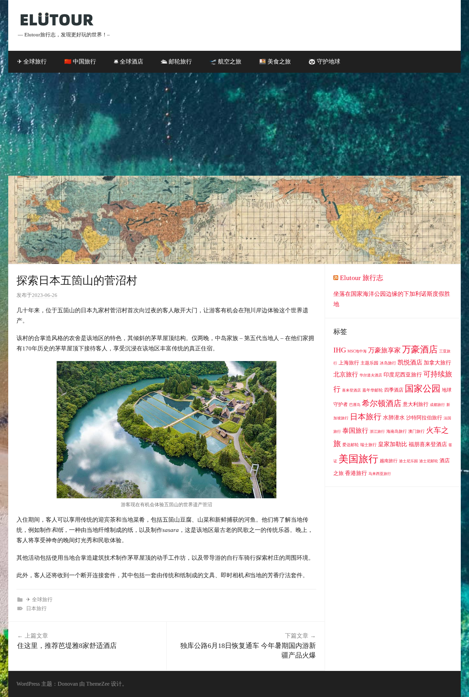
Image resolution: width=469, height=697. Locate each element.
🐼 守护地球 (324, 61)
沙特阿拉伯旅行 (424, 417)
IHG (339, 350)
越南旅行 (389, 460)
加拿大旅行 (437, 362)
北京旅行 (345, 374)
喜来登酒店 (351, 390)
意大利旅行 (415, 404)
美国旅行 (358, 458)
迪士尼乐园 (408, 461)
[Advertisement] (234, 124)
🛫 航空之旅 (225, 61)
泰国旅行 (355, 430)
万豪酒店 (420, 350)
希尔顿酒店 (381, 403)
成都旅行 (437, 405)
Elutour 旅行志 (361, 277)
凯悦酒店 (410, 362)
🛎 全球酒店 (128, 61)
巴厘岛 (355, 405)
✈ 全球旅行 (32, 61)
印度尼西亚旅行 (403, 374)
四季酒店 (393, 390)
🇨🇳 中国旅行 (80, 61)
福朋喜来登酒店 (428, 444)
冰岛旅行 (388, 363)
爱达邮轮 (350, 444)
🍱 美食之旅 (275, 61)
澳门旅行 (416, 431)
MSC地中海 (357, 351)
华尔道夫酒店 (370, 375)
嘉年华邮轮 (372, 390)
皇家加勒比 (392, 444)
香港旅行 (356, 473)
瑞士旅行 (368, 444)
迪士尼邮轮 (428, 461)
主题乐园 (369, 362)
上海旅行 (349, 362)
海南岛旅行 (396, 431)
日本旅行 (36, 608)
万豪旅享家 (384, 350)
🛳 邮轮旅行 (176, 61)
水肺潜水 (394, 417)
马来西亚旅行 (379, 474)
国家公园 (423, 388)
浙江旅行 (377, 431)
